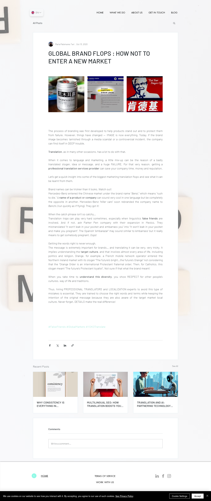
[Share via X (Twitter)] (57, 345)
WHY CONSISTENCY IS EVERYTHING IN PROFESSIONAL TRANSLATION (50, 404)
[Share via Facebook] (49, 345)
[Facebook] (163, 476)
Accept (197, 496)
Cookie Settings (179, 496)
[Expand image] (66, 94)
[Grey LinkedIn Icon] (157, 476)
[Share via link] (72, 345)
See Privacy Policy (124, 496)
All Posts (37, 22)
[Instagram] (169, 476)
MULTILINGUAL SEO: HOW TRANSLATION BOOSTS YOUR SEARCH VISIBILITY (105, 404)
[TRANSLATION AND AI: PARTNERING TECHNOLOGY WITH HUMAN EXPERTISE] (155, 384)
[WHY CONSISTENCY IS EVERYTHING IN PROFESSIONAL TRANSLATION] (55, 384)
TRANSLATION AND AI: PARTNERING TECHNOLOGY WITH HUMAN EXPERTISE (154, 404)
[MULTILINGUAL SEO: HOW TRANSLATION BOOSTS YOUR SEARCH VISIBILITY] (105, 384)
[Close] (207, 496)
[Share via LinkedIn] (64, 345)
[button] (174, 23)
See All (175, 366)
